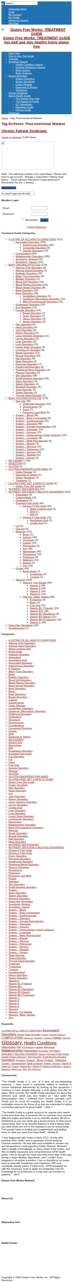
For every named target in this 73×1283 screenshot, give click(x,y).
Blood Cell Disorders (27, 281)
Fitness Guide (23, 110)
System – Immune (26, 432)
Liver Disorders (24, 341)
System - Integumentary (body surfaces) (22, 1063)
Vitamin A (35, 585)
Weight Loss (16, 1069)
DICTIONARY (16, 460)
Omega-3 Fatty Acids (34, 506)
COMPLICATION (12, 1037)
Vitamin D (35, 588)
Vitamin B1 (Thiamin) (41, 608)
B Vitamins (36, 599)
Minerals (20, 531)
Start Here (14, 53)
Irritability (39, 1047)
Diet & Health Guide (20, 95)
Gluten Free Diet (10, 1263)
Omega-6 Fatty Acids (34, 517)
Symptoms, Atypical (26, 259)
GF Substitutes (24, 104)
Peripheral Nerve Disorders (31, 369)
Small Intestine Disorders (30, 378)
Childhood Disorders (34, 403)
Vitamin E (35, 591)
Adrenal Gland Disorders (29, 270)
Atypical (20, 1034)
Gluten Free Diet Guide (29, 486)
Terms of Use (8, 1210)
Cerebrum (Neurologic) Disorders (41, 298)
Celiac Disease (24, 84)
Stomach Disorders (26, 386)
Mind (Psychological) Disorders (40, 301)
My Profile (14, 17)
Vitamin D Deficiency (52, 1066)
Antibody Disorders (26, 273)
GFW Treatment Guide (14, 1189)
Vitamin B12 (36, 611)
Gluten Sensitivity (25, 81)
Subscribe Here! (18, 9)
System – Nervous (26, 446)
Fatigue (57, 1037)
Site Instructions (10, 1251)
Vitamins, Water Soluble (36, 596)
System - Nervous (52, 1063)
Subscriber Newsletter (21, 625)
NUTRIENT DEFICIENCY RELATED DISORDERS (36, 491)
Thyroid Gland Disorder (29, 395)
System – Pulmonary (27, 449)
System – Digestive (26, 423)
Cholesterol (22, 500)
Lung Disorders (24, 344)
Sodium (27, 562)
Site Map (13, 23)
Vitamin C (35, 622)
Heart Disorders (24, 327)
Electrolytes (29, 545)
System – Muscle (25, 443)
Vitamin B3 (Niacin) (40, 616)
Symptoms (21, 1060)
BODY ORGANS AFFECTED (24, 264)
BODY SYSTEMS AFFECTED (25, 398)
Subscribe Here (10, 1228)
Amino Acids (29, 571)
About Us (6, 1204)
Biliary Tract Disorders (28, 276)
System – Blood (24, 415)
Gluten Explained (18, 93)
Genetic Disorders (33, 250)
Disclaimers (7, 1213)
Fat (17, 525)
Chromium (28, 540)
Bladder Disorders (26, 279)
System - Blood (34, 1060)
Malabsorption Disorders (29, 256)
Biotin (33, 602)
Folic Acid (35, 605)
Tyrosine (34, 577)
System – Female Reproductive (33, 426)
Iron (25, 548)
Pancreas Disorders (27, 364)
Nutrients (42, 1054)
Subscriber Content (12, 1233)
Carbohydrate (23, 497)
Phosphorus (29, 554)
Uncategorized (17, 628)
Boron (26, 534)
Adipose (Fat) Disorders (29, 267)
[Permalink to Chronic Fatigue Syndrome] (28, 168)
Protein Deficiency (18, 1057)
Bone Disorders (24, 290)
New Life (20, 401)
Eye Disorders (23, 307)
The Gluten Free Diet (27, 98)
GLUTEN (14, 466)
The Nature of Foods (27, 101)
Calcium (27, 537)
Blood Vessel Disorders (28, 287)
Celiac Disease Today (13, 1192)
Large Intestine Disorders (30, 335)
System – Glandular (27, 429)
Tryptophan (36, 574)
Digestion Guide (24, 107)
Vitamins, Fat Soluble (34, 582)
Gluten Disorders (18, 75)
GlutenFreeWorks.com (14, 1186)
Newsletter (43, 1051)
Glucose (20, 528)
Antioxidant (22, 494)
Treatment (21, 90)
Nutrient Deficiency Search (30, 67)
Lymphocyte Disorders (28, 350)
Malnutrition (31, 1050)
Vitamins (20, 579)
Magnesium (29, 551)
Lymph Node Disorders (28, 347)
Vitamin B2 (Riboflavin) (42, 613)
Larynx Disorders (25, 338)
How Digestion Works (13, 1268)
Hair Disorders (24, 324)
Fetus (26, 409)
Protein (20, 568)
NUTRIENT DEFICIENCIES (24, 489)
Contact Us (7, 1207)
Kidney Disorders (25, 332)
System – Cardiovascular (30, 420)
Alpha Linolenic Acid (41, 508)
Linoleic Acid (37, 523)
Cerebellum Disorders (35, 296)
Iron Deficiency (28, 1047)
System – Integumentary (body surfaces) (38, 435)
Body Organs (23, 70)
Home (4, 118)
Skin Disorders (24, 375)
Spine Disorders (24, 381)
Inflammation (8, 1047)
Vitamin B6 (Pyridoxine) (43, 619)
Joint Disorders (24, 330)
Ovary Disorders (32, 315)
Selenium (28, 559)
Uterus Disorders (32, 318)
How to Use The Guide (21, 56)
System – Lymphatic (27, 437)
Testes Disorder (24, 392)
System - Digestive (55, 1060)
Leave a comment (11, 137)
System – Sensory (26, 452)
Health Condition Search (29, 64)
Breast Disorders (32, 313)
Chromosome (30, 406)
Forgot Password (36, 227)
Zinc (25, 565)
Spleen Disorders (25, 384)
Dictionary (14, 112)
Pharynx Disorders (26, 372)
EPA (32, 514)
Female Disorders (26, 310)
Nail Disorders (23, 358)
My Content (15, 14)
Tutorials (13, 58)
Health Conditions (40, 1042)
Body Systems (24, 73)
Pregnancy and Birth (34, 412)
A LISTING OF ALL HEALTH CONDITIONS (32, 239)
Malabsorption (12, 1050)
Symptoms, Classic (26, 262)
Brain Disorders (24, 293)
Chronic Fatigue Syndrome (24, 131)
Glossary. (12, 1042)
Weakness (6, 1069)
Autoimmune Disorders (35, 245)
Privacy (5, 1216)
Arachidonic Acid (39, 520)
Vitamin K (35, 594)
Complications (23, 253)
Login (12, 11)
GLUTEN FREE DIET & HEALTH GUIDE (31, 483)
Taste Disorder (24, 389)
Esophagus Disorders (28, 304)
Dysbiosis (48, 1038)
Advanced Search (18, 20)
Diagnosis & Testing (27, 87)
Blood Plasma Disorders (29, 284)
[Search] (2, 4)
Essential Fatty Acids (27, 503)
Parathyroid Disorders (28, 367)
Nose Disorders (24, 361)
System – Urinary (25, 457)
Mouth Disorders (25, 352)
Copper (27, 542)
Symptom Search (18, 61)
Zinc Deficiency (34, 1069)
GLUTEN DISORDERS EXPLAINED (28, 469)
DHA (32, 511)
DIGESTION (15, 463)
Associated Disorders (27, 242)
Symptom (8, 1060)
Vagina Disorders (32, 321)
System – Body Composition (31, 418)
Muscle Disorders (25, 355)
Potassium (28, 557)
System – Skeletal (26, 455)
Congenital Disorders (34, 247)
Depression (28, 1038)
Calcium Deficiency (57, 1035)
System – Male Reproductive (32, 440)
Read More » (8, 187)
